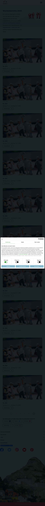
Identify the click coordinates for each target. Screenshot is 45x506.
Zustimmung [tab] (7, 242)
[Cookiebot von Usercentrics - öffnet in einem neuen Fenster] (39, 239)
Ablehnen (8, 266)
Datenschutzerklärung (5, 256)
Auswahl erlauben (22, 266)
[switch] (17, 262)
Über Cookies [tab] (37, 242)
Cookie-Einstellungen (23, 254)
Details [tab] (22, 242)
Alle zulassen (36, 266)
